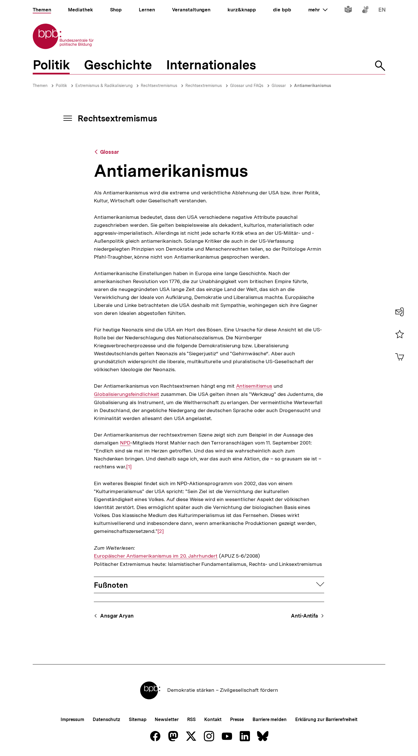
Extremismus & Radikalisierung (104, 85)
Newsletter (166, 719)
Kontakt (212, 719)
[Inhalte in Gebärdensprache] (365, 11)
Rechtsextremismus (159, 85)
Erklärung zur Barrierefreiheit (326, 719)
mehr (318, 10)
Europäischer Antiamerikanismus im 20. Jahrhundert (156, 556)
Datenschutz (106, 719)
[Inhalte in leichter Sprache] (348, 11)
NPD (125, 443)
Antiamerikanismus (312, 85)
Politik (61, 85)
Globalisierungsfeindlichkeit (126, 394)
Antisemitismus (254, 386)
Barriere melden (270, 719)
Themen (40, 85)
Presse (237, 719)
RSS (191, 719)
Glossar (279, 85)
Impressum (72, 719)
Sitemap (137, 719)
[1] (129, 467)
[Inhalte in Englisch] (382, 11)
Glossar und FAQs (246, 85)
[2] (161, 531)
